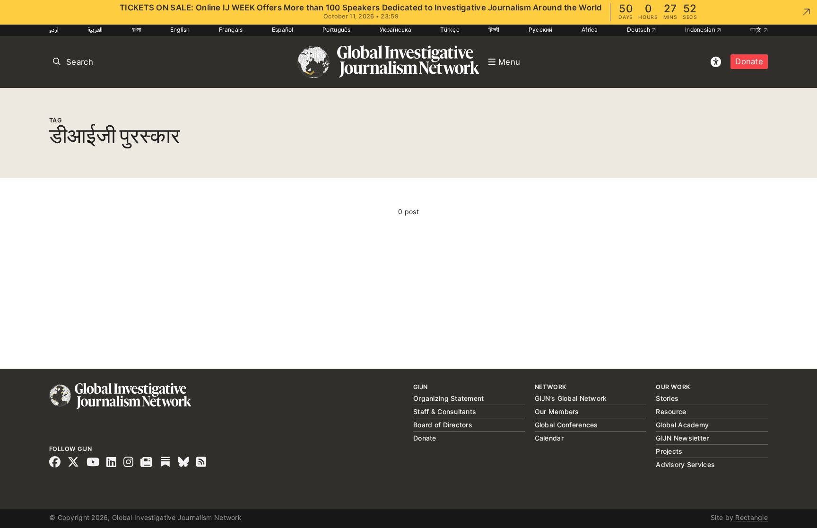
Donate (749, 61)
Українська (395, 29)
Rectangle (751, 517)
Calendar (549, 438)
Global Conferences (566, 425)
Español (283, 29)
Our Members (557, 411)
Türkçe (450, 29)
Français (231, 29)
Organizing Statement (448, 398)
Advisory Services (685, 464)
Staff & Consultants (444, 411)
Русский (541, 29)
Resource (671, 411)
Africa (590, 29)
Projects (669, 451)
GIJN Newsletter (682, 438)
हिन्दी (493, 29)
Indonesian (701, 29)
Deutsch (639, 29)
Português (336, 29)
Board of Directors (442, 425)
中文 (757, 29)
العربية (95, 29)
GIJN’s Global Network (571, 398)
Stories (667, 398)
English (180, 29)
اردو (54, 29)
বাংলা (136, 29)
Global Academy (682, 425)
